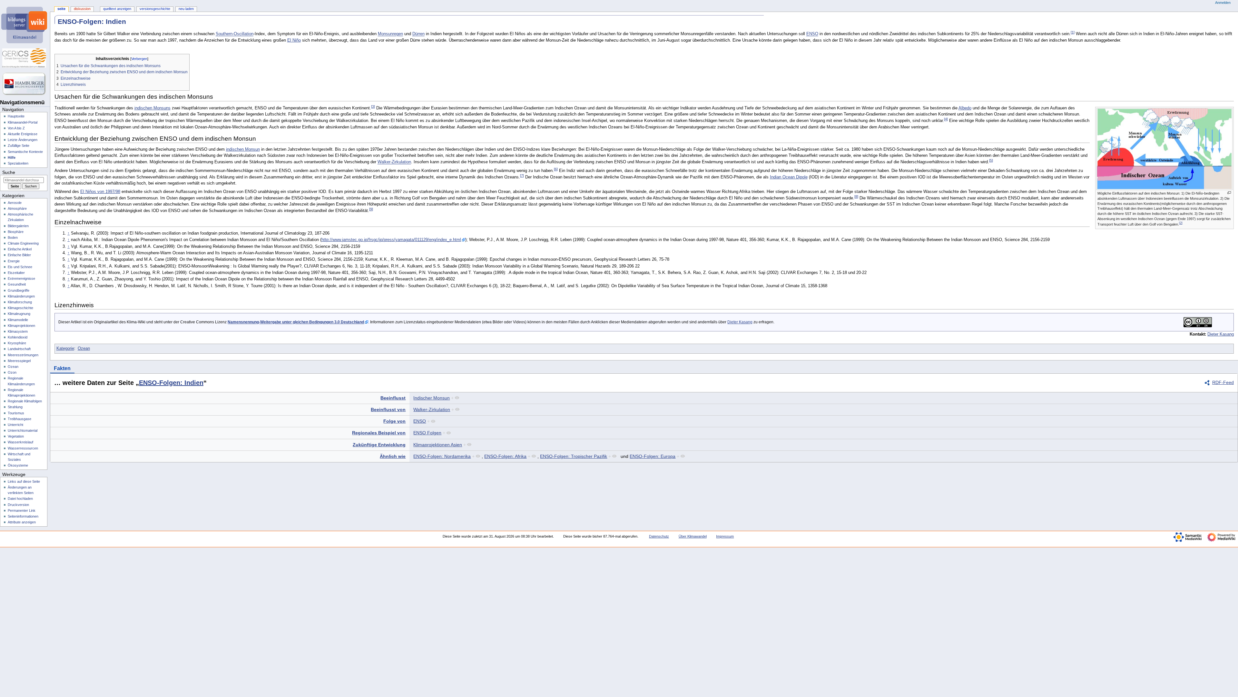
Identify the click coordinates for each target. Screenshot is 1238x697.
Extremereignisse (21, 278)
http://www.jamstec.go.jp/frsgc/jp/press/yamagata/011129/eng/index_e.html (391, 239)
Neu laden (186, 9)
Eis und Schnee (20, 267)
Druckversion (18, 505)
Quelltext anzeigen (117, 9)
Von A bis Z (16, 128)
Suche (8, 172)
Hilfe (11, 157)
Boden (13, 237)
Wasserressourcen (23, 448)
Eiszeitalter (16, 273)
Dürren (418, 34)
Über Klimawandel (693, 536)
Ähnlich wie (393, 456)
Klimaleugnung (19, 314)
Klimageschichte (20, 308)
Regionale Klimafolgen (25, 401)
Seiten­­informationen (23, 516)
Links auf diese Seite (24, 481)
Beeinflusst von (388, 409)
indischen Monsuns (152, 108)
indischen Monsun (243, 149)
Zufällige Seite (18, 145)
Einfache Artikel (20, 249)
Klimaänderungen (21, 296)
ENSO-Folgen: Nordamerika (442, 456)
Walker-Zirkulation (394, 162)
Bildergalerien (18, 226)
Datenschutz (659, 536)
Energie (14, 261)
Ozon (12, 372)
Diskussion (82, 9)
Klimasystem (18, 331)
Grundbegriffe (18, 290)
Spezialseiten (18, 163)
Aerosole (15, 203)
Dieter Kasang (739, 322)
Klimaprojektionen (21, 326)
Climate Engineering (23, 243)
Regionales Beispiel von (379, 432)
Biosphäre (16, 232)
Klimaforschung (20, 302)
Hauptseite (16, 116)
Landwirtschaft (19, 349)
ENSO (812, 34)
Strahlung (15, 407)
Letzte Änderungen (22, 140)
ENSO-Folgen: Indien (171, 382)
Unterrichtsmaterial (22, 430)
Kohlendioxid (17, 337)
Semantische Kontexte (25, 152)
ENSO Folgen (427, 432)
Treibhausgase (19, 419)
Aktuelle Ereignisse (22, 134)
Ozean (84, 348)
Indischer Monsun (431, 397)
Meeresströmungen (23, 355)
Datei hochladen (20, 498)
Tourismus (16, 413)
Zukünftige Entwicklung (379, 444)
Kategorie (65, 348)
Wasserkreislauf (20, 442)
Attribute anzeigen (22, 522)
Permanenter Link (21, 510)
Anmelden (1223, 3)
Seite (61, 9)
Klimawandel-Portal (22, 122)
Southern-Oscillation (234, 34)
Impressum (725, 536)
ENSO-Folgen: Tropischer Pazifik (573, 456)
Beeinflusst (393, 397)
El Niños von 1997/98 (100, 191)
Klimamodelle (18, 320)
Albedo (964, 108)
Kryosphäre (17, 343)
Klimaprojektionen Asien (437, 444)
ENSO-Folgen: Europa (652, 456)
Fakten (62, 368)
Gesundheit (17, 284)
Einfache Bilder (19, 255)
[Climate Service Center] (25, 58)
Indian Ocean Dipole (789, 177)
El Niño (294, 40)
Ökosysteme (18, 465)
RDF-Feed (1223, 382)
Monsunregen (390, 34)
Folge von (394, 421)
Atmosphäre (17, 208)
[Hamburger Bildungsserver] (25, 84)
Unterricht (15, 425)
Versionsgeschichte (155, 9)
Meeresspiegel (19, 361)
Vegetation (16, 436)
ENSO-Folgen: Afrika (505, 456)
